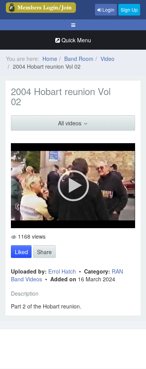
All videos (70, 123)
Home (49, 58)
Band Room (78, 58)
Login (107, 9)
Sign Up (129, 9)
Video (107, 58)
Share (44, 252)
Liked (21, 252)
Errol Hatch (62, 271)
